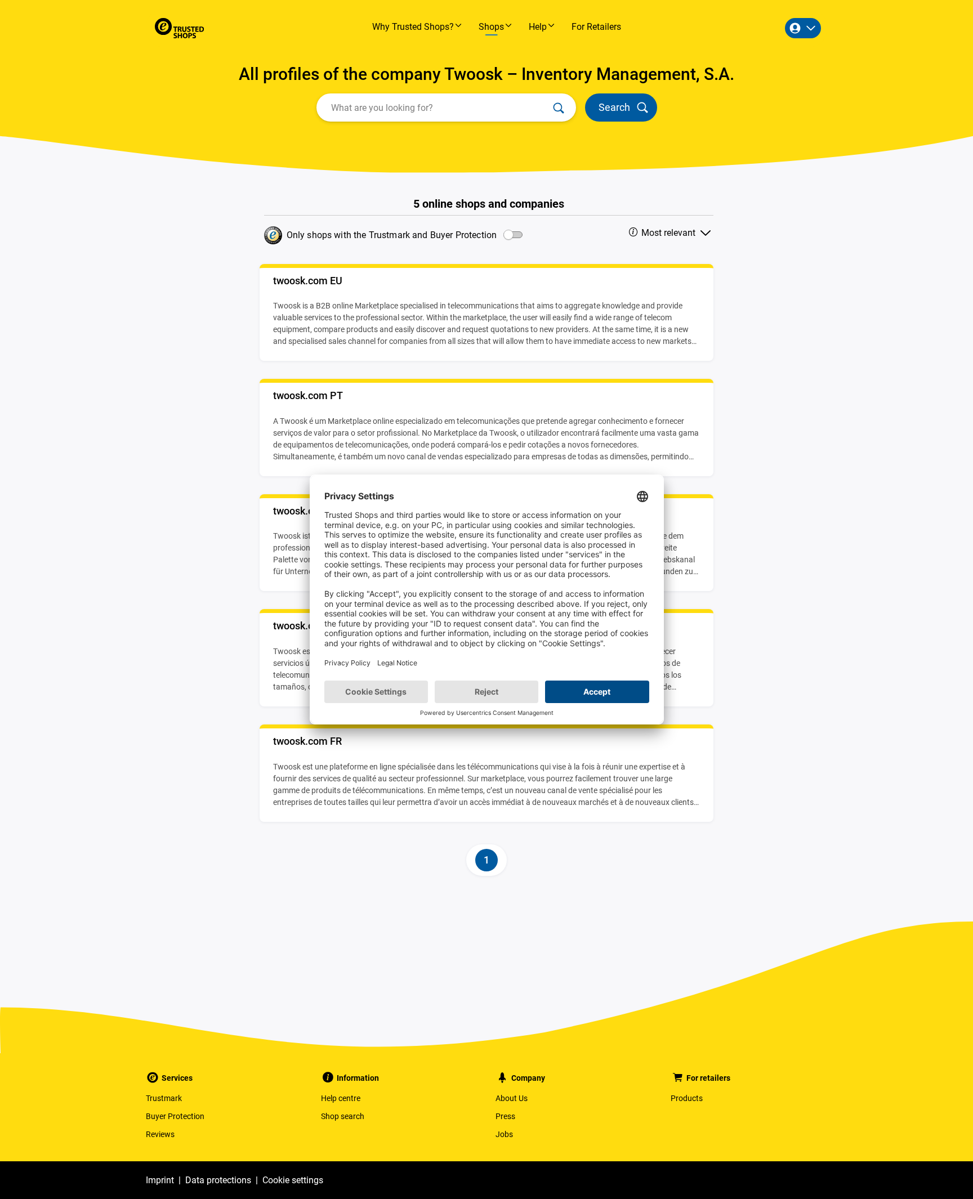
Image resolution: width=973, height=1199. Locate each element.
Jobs (504, 1134)
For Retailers (596, 26)
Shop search (342, 1116)
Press (505, 1116)
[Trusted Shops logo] (179, 28)
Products (687, 1098)
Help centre (340, 1098)
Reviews (160, 1134)
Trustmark (164, 1098)
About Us (512, 1098)
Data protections (218, 1180)
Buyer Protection (175, 1116)
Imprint (160, 1180)
